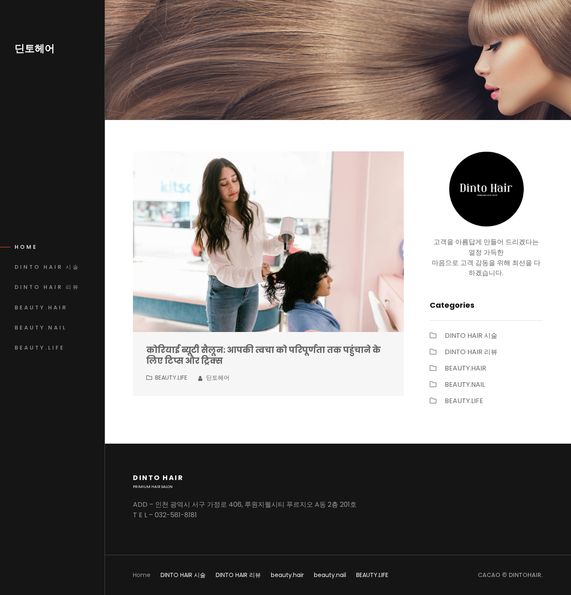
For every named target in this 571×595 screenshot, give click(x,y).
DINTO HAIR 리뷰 (471, 352)
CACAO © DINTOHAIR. (510, 575)
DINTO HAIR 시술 (471, 335)
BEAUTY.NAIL (465, 384)
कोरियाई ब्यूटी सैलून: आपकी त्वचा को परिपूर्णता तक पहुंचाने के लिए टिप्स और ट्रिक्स (263, 356)
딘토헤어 (35, 48)
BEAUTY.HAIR (465, 368)
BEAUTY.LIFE (171, 377)
